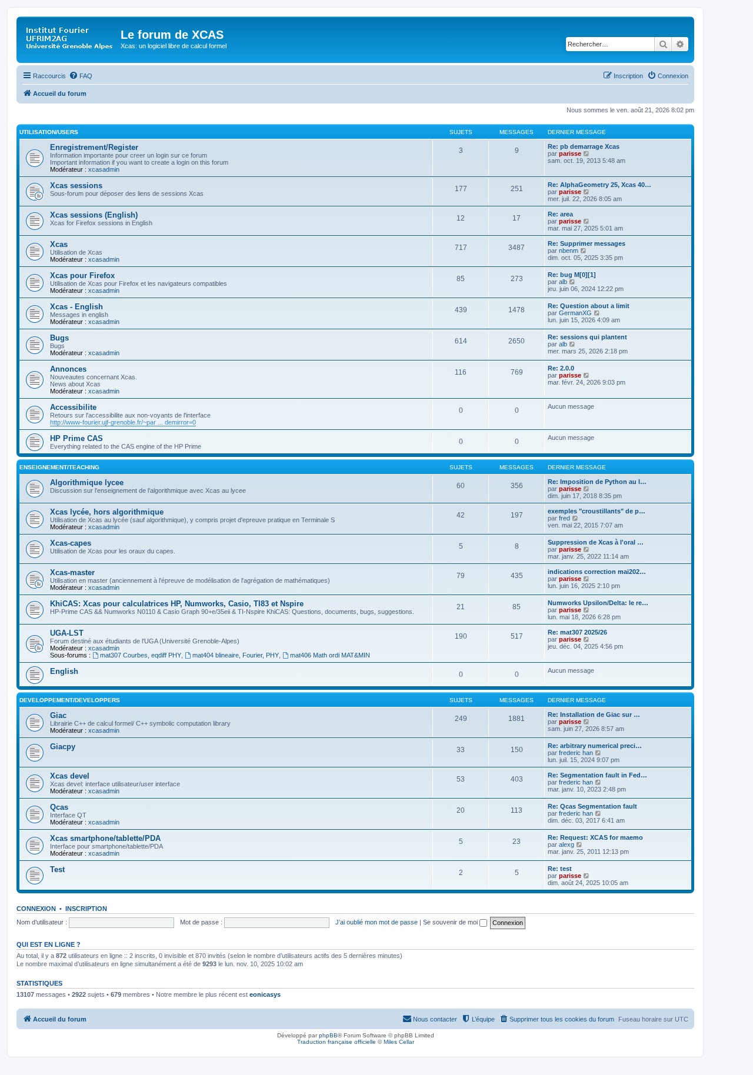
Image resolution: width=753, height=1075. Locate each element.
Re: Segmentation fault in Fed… (597, 775)
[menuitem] (80, 76)
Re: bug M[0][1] (572, 274)
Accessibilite (73, 407)
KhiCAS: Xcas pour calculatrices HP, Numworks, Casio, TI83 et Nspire (177, 603)
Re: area (560, 214)
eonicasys (265, 994)
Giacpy (62, 746)
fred (564, 518)
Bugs (59, 337)
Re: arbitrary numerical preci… (595, 745)
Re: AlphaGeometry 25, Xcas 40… (599, 184)
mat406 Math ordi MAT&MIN (330, 655)
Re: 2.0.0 (561, 368)
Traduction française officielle (336, 1042)
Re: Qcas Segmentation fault (592, 806)
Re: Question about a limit (588, 305)
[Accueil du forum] (70, 38)
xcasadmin (103, 169)
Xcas (59, 244)
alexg (566, 844)
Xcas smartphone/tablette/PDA (105, 838)
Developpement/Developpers (69, 700)
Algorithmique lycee (87, 482)
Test (57, 869)
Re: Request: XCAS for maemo (595, 837)
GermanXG (575, 312)
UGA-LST (67, 633)
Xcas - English (76, 306)
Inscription (86, 908)
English (64, 671)
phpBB (328, 1035)
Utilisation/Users (48, 132)
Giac (58, 715)
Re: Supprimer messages (586, 243)
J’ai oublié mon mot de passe (376, 922)
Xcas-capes (70, 543)
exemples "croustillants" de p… (596, 511)
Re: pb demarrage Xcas (583, 146)
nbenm (568, 250)
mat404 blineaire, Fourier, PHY (235, 655)
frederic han (576, 752)
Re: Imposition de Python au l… (597, 481)
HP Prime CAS (76, 438)
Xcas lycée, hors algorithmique (107, 512)
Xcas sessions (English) (94, 215)
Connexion (36, 908)
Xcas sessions (76, 185)
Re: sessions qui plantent (587, 336)
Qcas (59, 807)
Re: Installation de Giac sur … (594, 714)
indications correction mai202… (597, 571)
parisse (570, 153)
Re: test (560, 868)
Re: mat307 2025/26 (577, 632)
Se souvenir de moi (451, 922)
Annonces (68, 369)
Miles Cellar (399, 1042)
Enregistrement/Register (94, 147)
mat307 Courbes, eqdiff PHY (140, 655)
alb (563, 281)
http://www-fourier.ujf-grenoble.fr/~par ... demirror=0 (123, 422)
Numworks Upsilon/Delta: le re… (598, 602)
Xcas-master (72, 572)
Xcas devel (69, 776)
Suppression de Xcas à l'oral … (596, 542)
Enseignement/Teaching (59, 467)
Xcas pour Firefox (82, 275)
